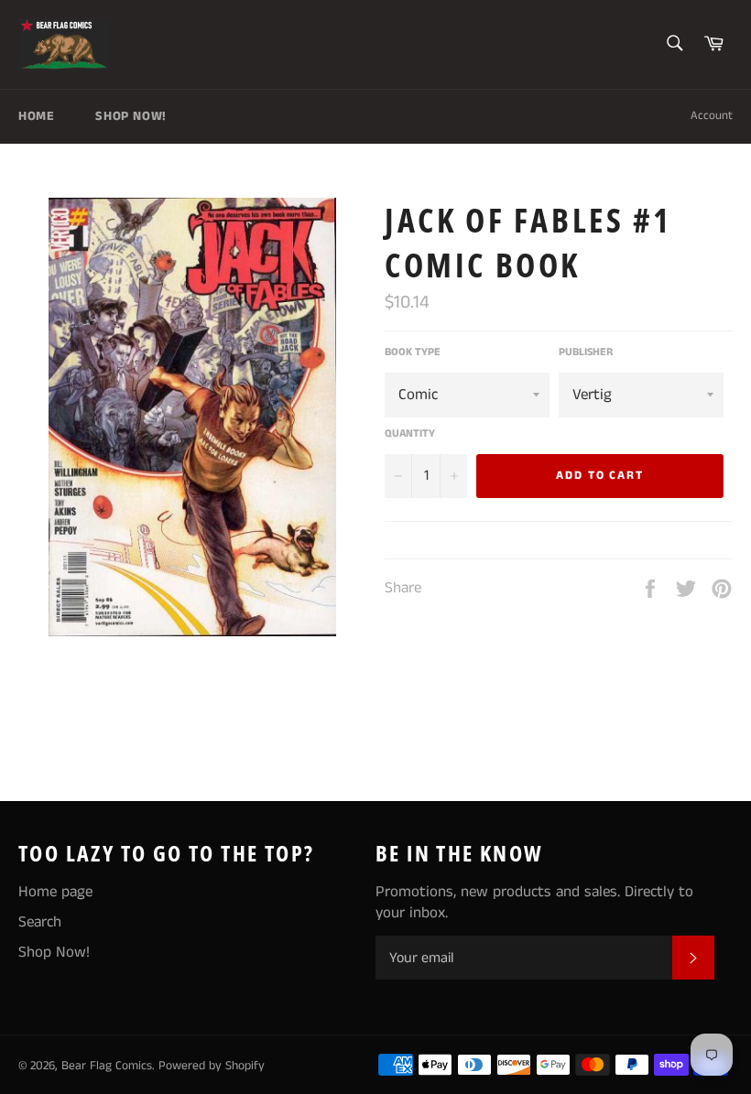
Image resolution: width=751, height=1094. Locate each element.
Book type (413, 352)
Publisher (586, 352)
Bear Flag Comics (106, 1066)
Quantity (410, 434)
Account (712, 116)
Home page (55, 892)
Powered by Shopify (211, 1066)
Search (39, 922)
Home (36, 116)
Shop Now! (130, 116)
